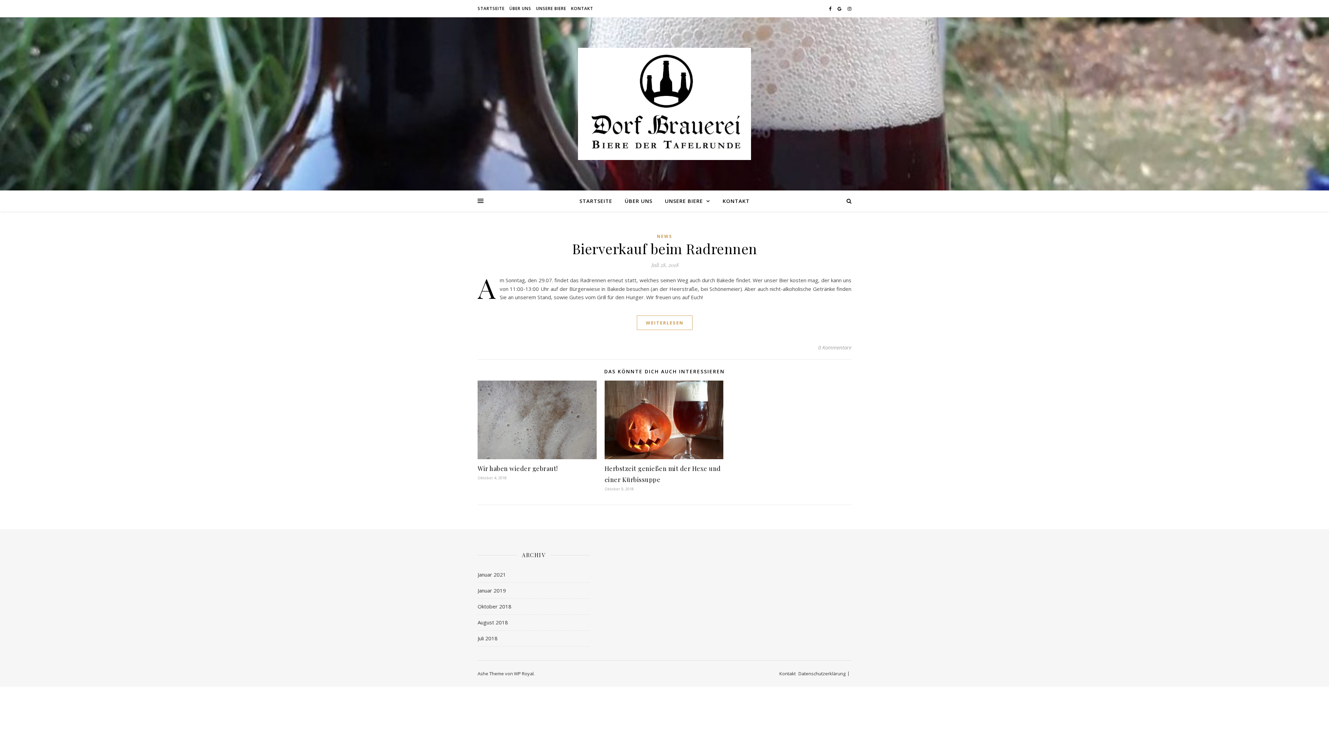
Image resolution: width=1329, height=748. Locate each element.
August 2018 (493, 622)
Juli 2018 (488, 638)
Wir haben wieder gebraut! (518, 468)
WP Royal (524, 673)
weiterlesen (665, 323)
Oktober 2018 (495, 606)
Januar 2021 (492, 574)
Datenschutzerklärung (822, 673)
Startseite (491, 8)
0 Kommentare (834, 347)
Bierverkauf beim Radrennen (664, 248)
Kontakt (582, 8)
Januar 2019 (492, 590)
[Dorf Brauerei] (664, 104)
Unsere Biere (551, 8)
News (664, 236)
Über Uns (520, 8)
